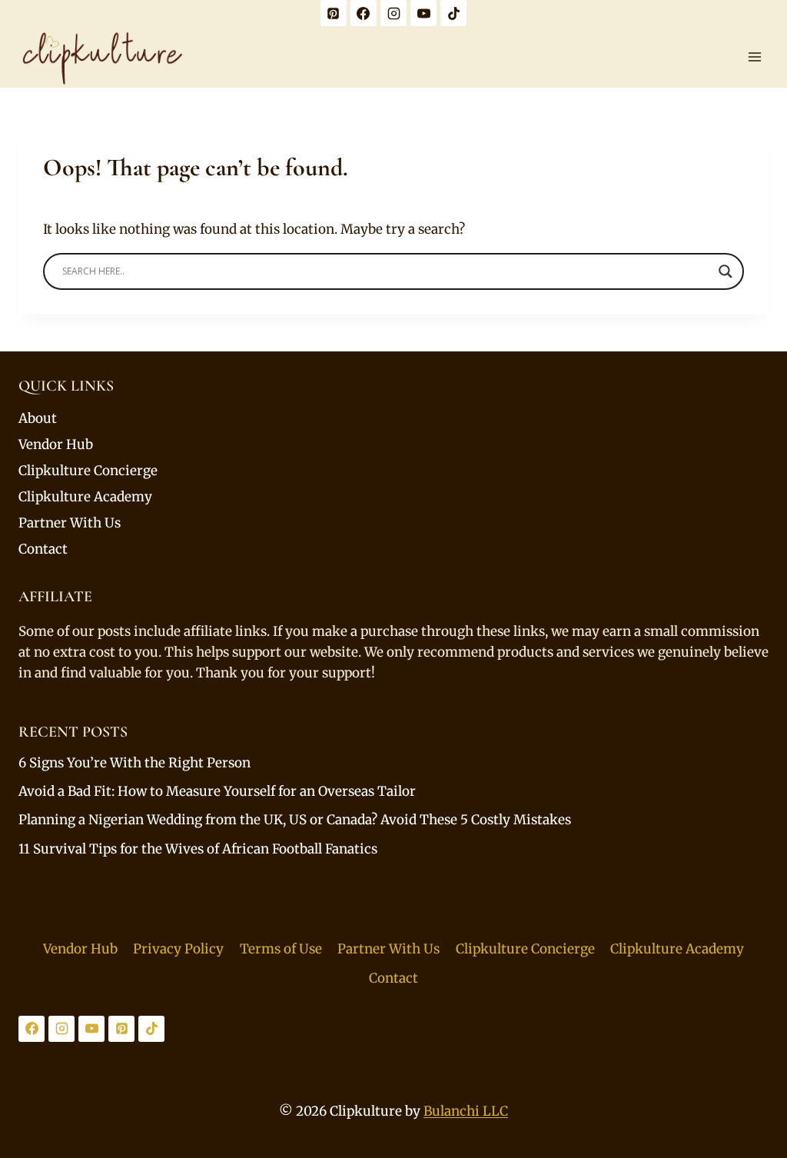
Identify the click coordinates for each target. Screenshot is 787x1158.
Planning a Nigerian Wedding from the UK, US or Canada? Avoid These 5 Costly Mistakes (294, 819)
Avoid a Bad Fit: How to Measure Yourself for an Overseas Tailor (217, 791)
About (37, 418)
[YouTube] (423, 13)
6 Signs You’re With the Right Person (134, 762)
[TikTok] (453, 13)
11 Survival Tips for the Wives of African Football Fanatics (197, 848)
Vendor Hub (55, 444)
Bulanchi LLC (465, 1111)
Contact (43, 549)
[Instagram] (393, 13)
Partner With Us (69, 522)
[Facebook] (363, 13)
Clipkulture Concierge (88, 470)
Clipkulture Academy (85, 496)
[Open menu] (754, 56)
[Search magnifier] (725, 271)
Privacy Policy (178, 948)
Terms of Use (281, 948)
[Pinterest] (333, 13)
